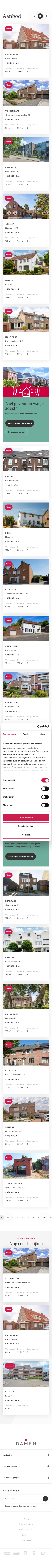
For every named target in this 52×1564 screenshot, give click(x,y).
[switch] (45, 788)
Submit (45, 1498)
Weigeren (26, 835)
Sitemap (26, 1519)
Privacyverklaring (26, 1524)
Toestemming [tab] (9, 734)
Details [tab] (26, 734)
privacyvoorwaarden (28, 1506)
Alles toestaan (26, 817)
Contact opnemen (16, 432)
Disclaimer (26, 1535)
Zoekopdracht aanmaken (20, 423)
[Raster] (40, 16)
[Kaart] (46, 16)
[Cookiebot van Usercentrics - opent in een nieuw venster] (37, 727)
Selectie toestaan (26, 826)
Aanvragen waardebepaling (20, 856)
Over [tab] (42, 734)
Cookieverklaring (26, 1529)
